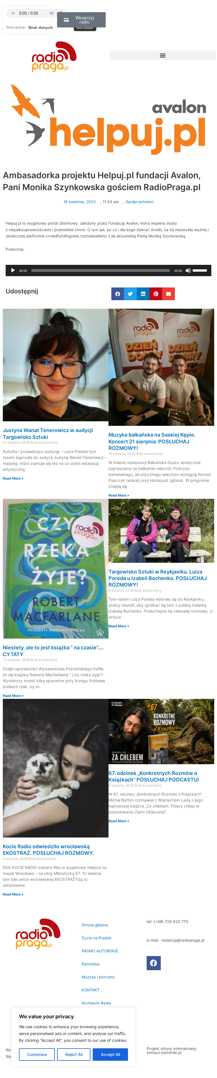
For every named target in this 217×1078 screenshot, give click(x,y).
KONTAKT (91, 990)
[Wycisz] (188, 270)
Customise (37, 1054)
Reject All (74, 1054)
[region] (73, 1037)
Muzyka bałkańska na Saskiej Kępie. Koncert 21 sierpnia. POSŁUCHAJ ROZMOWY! (152, 441)
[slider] (201, 270)
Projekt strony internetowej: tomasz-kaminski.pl (172, 1050)
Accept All (110, 1054)
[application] (108, 270)
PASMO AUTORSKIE (100, 951)
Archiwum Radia (96, 1003)
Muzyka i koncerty (98, 977)
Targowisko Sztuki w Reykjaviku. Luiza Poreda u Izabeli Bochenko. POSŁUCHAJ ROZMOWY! (157, 578)
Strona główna (95, 925)
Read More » (13, 478)
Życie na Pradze (96, 938)
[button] (163, 55)
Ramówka (90, 964)
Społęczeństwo (139, 201)
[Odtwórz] (13, 270)
